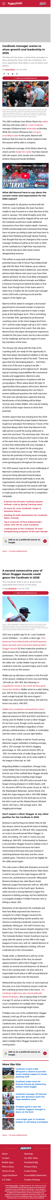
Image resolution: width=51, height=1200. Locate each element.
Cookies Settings (32, 1179)
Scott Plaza (10, 69)
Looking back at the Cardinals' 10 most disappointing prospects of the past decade (26, 530)
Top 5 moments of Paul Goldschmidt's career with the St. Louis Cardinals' (23, 523)
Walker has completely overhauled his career (23, 709)
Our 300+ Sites (31, 1158)
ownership (31, 128)
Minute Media (13, 1185)
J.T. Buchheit (11, 588)
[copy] (17, 73)
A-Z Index (6, 1179)
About (5, 1154)
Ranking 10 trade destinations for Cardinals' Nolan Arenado (26, 516)
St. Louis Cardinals (34, 125)
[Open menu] (3, 3)
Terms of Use (8, 1171)
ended (45, 121)
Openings (28, 1154)
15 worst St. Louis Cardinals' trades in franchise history (22, 509)
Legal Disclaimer (10, 1175)
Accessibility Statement (35, 1175)
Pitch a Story (8, 1166)
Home (4, 551)
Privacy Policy (30, 1166)
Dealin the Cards (24, 152)
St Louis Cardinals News (18, 551)
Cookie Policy (30, 1171)
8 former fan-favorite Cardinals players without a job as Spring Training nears (23, 503)
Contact (5, 1158)
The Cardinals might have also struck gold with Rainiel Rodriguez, (23, 993)
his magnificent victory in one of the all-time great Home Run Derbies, (23, 686)
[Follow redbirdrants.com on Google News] (45, 541)
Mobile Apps (8, 1162)
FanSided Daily (31, 1162)
